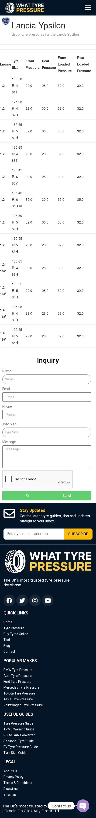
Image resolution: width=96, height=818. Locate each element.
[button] (87, 7)
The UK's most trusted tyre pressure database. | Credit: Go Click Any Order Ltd (45, 808)
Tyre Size (9, 424)
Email (6, 389)
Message (9, 442)
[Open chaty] (83, 805)
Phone (7, 406)
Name (6, 371)
